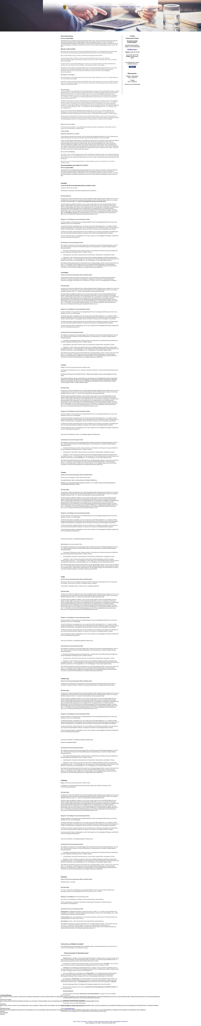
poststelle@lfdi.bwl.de (69, 1008)
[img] (100, 15)
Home (75, 1021)
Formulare (91, 1021)
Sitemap (107, 1021)
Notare (79, 1021)
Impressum (101, 1021)
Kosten (96, 1021)
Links (138, 6)
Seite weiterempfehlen (115, 1021)
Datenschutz (125, 1021)
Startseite (101, 6)
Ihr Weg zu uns (132, 49)
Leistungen (84, 1021)
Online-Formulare (123, 6)
